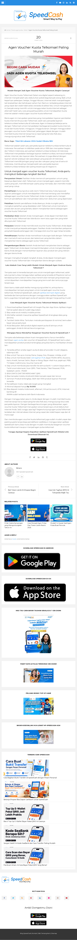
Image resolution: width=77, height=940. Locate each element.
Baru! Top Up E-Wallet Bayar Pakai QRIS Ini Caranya (24, 821)
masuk (14, 539)
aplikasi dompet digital (50, 293)
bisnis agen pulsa (17, 30)
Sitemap (54, 933)
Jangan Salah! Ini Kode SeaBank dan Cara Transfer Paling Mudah (29, 843)
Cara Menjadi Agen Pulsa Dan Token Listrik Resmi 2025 (36, 525)
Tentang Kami (45, 933)
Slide (25, 30)
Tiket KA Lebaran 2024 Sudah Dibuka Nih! (34, 141)
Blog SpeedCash (25, 933)
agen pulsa (19, 340)
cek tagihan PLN (38, 358)
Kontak (34, 933)
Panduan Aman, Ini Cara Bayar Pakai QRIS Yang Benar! (25, 865)
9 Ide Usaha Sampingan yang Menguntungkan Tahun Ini (14, 525)
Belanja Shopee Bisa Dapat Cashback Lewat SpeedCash (26, 800)
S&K (39, 933)
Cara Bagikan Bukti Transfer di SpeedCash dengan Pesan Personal (30, 778)
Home (8, 30)
